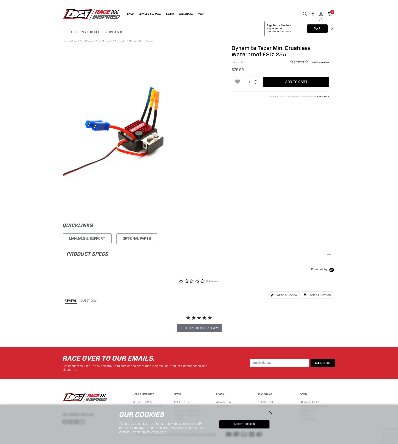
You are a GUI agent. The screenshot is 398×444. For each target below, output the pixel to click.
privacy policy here (154, 432)
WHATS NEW (223, 401)
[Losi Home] (92, 14)
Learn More (323, 97)
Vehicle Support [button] (149, 14)
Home (65, 41)
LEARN (220, 394)
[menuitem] (132, 14)
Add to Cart (296, 82)
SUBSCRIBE (323, 363)
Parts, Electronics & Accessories (111, 41)
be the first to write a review (199, 328)
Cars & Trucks (86, 41)
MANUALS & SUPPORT (87, 238)
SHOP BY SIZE (182, 401)
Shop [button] (130, 14)
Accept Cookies (244, 424)
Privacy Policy (309, 401)
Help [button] (201, 14)
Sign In (317, 28)
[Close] (271, 413)
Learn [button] (170, 14)
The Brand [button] (186, 14)
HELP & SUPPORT (143, 394)
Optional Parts (137, 238)
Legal (304, 394)
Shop (74, 41)
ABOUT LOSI (265, 401)
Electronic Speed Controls (141, 41)
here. (288, 32)
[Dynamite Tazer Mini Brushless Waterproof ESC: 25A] (142, 125)
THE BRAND (265, 394)
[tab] (284, 295)
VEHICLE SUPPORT (143, 401)
